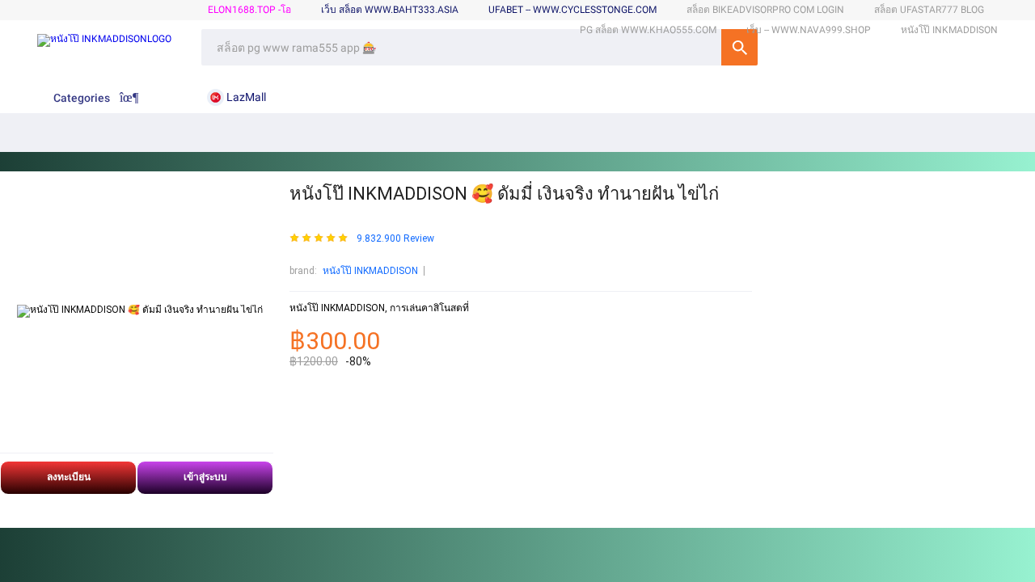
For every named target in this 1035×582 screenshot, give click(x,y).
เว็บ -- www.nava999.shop (808, 30)
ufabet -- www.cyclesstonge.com (572, 9)
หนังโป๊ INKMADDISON (370, 270)
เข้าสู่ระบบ (205, 477)
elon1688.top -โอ (249, 9)
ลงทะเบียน (69, 477)
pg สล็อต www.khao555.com (648, 30)
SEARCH (739, 47)
